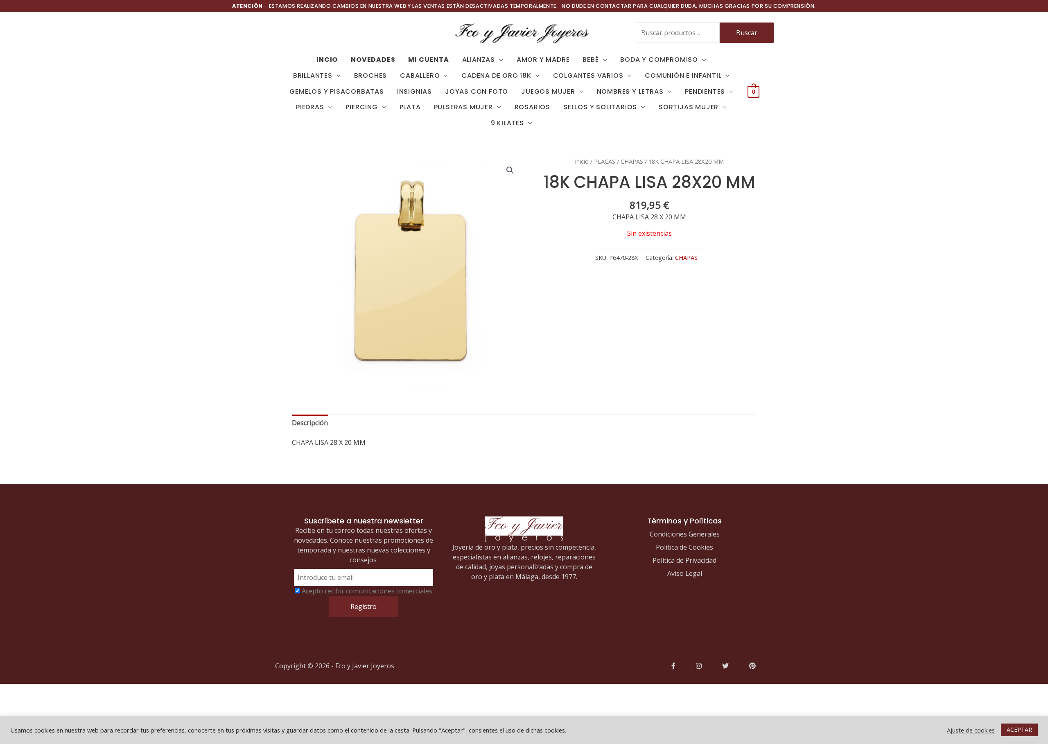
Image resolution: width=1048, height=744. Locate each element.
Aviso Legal (684, 573)
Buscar (746, 32)
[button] (510, 170)
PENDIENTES (705, 91)
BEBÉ (591, 59)
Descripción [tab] (310, 422)
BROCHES (370, 75)
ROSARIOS (532, 107)
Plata (410, 107)
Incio (327, 59)
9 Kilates (507, 123)
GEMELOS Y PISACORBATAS (336, 91)
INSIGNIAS (414, 91)
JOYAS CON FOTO (476, 91)
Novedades (373, 59)
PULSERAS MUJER (463, 107)
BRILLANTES (312, 75)
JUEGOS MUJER (548, 91)
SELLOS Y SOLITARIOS (600, 107)
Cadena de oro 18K (496, 75)
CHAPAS (632, 161)
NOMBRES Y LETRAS (630, 91)
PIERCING (361, 107)
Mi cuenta (428, 59)
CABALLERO (420, 75)
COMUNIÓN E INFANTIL (683, 75)
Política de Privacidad (684, 560)
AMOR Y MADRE (543, 59)
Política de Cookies (684, 547)
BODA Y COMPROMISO (659, 59)
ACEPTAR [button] (1019, 729)
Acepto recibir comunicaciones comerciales (367, 590)
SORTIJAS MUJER (688, 107)
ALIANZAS (478, 59)
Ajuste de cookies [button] (971, 730)
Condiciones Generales (685, 534)
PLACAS (604, 161)
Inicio (582, 161)
